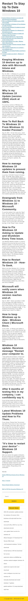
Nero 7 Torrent (6, 480)
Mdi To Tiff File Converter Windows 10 (12, 489)
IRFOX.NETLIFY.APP (19, 598)
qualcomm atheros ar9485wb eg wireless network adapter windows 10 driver (14, 560)
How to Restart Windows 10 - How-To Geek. (12, 36)
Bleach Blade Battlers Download (11, 484)
